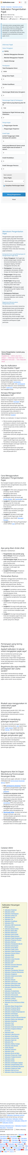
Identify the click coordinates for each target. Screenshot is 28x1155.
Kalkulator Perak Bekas (11, 1036)
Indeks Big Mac (9, 1047)
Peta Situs (3, 1128)
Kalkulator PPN (9, 923)
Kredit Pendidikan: (8, 158)
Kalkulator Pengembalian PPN (13, 1064)
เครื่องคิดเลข (9, 1150)
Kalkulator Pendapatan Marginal (14, 1066)
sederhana (9, 387)
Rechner (8, 1148)
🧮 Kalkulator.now (7, 2)
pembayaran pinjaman (13, 786)
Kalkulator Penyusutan (11, 995)
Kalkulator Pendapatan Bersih (13, 944)
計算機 (18, 1150)
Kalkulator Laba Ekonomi (12, 1034)
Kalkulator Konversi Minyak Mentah (15, 1017)
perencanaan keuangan (18, 781)
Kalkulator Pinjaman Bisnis (12, 1008)
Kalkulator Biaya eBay (11, 930)
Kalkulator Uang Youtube (12, 959)
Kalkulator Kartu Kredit (11, 934)
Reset (14, 199)
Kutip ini (4, 19)
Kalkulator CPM (9, 1025)
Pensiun (5, 520)
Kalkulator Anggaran (11, 974)
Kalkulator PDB (9, 1032)
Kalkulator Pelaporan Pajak (13, 1068)
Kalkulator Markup (10, 942)
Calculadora (13, 1136)
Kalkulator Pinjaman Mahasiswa (14, 972)
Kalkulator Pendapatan (11, 966)
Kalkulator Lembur (10, 998)
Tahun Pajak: (8, 178)
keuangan (16, 401)
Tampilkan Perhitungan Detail (14, 185)
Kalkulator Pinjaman (11, 910)
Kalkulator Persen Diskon (12, 953)
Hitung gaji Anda (8, 812)
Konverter (10, 1128)
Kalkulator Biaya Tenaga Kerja (13, 1006)
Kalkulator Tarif (9, 1023)
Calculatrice (15, 1142)
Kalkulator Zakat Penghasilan (13, 1072)
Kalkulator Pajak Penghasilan (13, 938)
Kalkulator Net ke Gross (12, 1070)
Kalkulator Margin (10, 979)
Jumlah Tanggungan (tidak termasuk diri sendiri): (10, 137)
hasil (13, 524)
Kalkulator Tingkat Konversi (13, 1057)
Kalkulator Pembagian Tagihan (14, 1062)
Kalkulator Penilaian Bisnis (12, 1010)
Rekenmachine (18, 1148)
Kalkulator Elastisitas (11, 1021)
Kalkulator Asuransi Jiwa (12, 1038)
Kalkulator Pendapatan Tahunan (14, 970)
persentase (6, 803)
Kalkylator (12, 1146)
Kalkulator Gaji (9, 968)
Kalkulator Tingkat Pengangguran (15, 1012)
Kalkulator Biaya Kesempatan (13, 996)
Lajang (6, 51)
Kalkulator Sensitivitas (11, 1013)
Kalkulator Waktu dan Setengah (14, 1019)
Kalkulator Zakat (9, 961)
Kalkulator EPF (9, 962)
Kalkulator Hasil (9, 957)
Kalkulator (11, 1144)
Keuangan (9, 7)
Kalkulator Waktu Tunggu (12, 1044)
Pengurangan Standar (11, 125)
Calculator (15, 1138)
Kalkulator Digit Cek (10, 1040)
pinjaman (6, 791)
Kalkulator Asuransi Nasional (13, 964)
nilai (17, 726)
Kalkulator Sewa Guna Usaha (13, 976)
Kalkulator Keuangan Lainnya (15, 1115)
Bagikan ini (24, 19)
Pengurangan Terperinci (11, 129)
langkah (13, 415)
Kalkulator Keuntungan (11, 946)
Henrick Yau (10, 15)
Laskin (20, 1146)
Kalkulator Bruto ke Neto (12, 1053)
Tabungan (20, 518)
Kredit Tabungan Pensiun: (10, 165)
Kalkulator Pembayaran (12, 913)
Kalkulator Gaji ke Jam (11, 981)
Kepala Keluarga (9, 61)
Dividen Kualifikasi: (8, 84)
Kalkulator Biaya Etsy (11, 932)
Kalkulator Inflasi (10, 912)
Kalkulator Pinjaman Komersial (14, 1027)
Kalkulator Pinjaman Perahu (13, 940)
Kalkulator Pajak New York (12, 993)
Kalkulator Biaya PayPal (11, 929)
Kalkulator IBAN (9, 955)
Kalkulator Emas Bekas (11, 947)
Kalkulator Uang (9, 1059)
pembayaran (21, 384)
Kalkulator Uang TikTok (11, 1015)
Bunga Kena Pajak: (8, 76)
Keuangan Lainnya (17, 7)
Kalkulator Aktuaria (10, 1049)
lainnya (3, 783)
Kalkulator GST (9, 978)
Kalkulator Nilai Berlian (11, 1045)
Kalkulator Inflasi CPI (11, 915)
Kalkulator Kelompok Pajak (13, 983)
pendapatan (17, 382)
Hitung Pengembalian (14, 194)
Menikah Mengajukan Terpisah (13, 58)
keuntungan (19, 499)
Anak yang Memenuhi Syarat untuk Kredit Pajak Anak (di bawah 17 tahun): (13, 147)
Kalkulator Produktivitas (12, 991)
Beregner (21, 1134)
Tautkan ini (14, 19)
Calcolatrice (3, 1136)
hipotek (7, 730)
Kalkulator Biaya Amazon (12, 936)
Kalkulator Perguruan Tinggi (13, 1055)
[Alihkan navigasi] (25, 2)
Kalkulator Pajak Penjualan (12, 951)
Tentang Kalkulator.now (7, 1126)
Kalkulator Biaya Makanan (12, 985)
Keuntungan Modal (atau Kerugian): (13, 92)
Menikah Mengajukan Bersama (14, 54)
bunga (5, 499)
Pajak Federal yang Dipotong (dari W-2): (14, 104)
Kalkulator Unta (9, 1051)
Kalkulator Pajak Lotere (11, 949)
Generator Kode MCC (11, 1000)
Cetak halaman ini (7, 17)
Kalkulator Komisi (10, 917)
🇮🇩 (20, 2)
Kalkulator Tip (9, 919)
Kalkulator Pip (9, 1042)
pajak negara (9, 728)
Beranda (3, 7)
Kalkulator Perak (10, 1061)
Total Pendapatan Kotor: (10, 68)
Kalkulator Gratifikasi (11, 921)
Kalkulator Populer (20, 1126)
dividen (10, 499)
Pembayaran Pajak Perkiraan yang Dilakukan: (13, 113)
